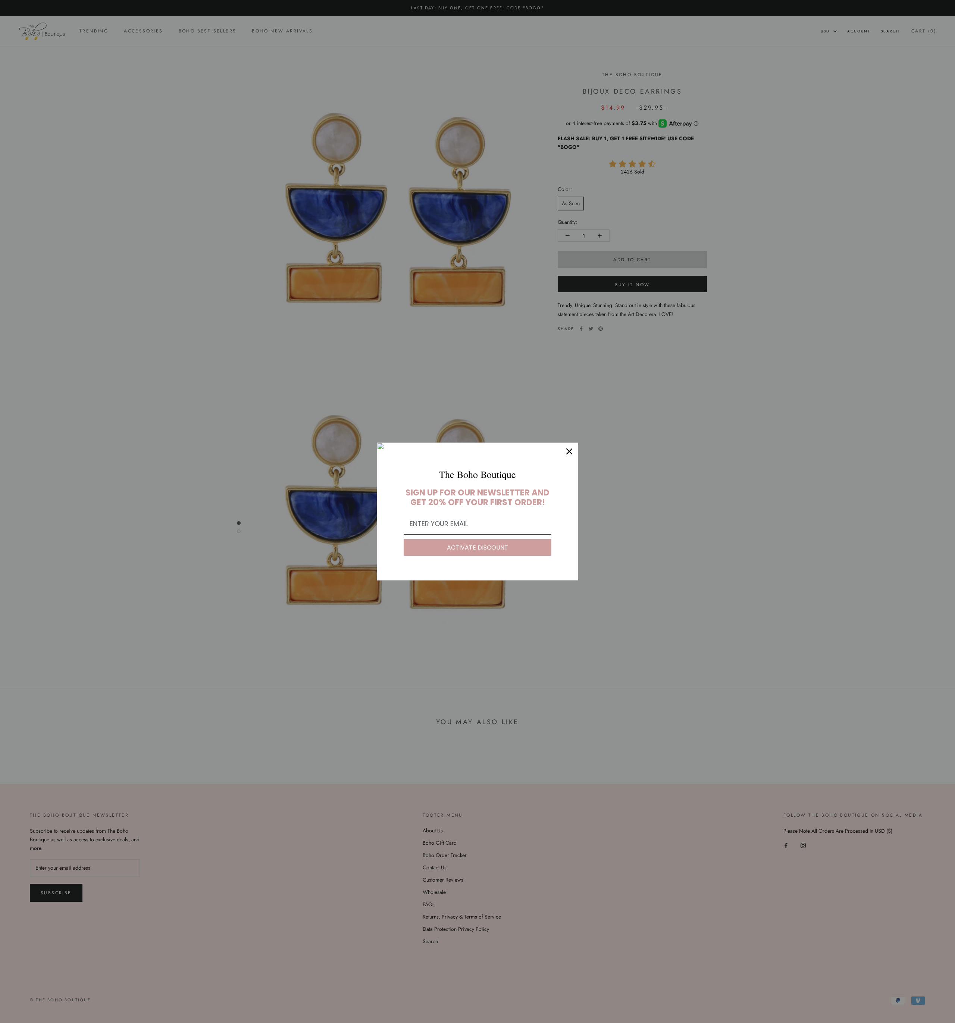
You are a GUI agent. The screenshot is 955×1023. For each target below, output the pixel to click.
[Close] (569, 451)
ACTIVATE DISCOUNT (477, 547)
